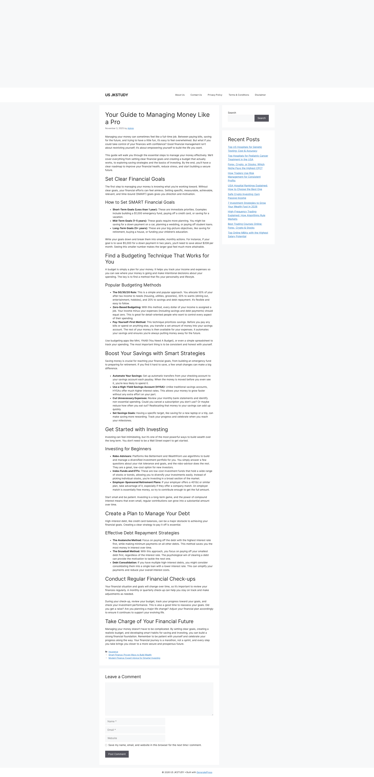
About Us (180, 94)
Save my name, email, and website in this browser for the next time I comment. (155, 745)
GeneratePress (204, 772)
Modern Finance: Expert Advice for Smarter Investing (134, 658)
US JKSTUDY (116, 95)
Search (232, 112)
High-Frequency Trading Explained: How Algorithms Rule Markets (246, 215)
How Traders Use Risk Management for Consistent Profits (244, 177)
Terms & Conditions (239, 94)
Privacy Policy (215, 94)
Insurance (113, 651)
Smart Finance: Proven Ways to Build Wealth (130, 654)
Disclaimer (260, 94)
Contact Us (196, 94)
